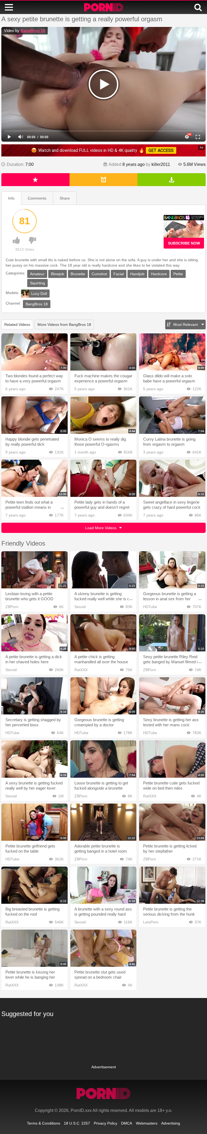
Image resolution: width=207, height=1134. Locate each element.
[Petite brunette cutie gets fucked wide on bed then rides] (172, 758)
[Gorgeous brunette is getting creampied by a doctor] (103, 695)
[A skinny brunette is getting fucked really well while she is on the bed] (103, 569)
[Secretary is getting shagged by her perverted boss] (34, 695)
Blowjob (57, 274)
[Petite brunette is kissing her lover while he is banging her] (34, 948)
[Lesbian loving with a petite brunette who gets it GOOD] (34, 569)
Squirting (37, 283)
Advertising (170, 1123)
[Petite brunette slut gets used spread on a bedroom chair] (103, 948)
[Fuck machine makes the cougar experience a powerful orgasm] (103, 352)
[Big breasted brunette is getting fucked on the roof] (34, 885)
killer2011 (160, 164)
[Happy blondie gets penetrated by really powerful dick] (34, 415)
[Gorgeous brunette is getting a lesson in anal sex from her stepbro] (172, 569)
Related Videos (17, 324)
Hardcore (159, 274)
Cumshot (99, 274)
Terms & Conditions (43, 1123)
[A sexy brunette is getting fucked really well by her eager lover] (34, 758)
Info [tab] (11, 198)
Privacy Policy (105, 1123)
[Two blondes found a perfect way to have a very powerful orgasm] (34, 352)
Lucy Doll (39, 293)
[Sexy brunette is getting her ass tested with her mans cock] (172, 695)
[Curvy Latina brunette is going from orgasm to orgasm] (172, 415)
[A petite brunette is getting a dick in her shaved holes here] (34, 632)
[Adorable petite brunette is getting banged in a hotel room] (103, 822)
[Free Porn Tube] (103, 7)
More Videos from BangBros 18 (64, 324)
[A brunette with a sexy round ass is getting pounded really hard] (103, 885)
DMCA (126, 1123)
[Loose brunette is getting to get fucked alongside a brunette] (103, 758)
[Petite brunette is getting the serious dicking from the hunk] (172, 885)
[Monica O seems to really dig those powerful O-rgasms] (103, 415)
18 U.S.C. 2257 (77, 1123)
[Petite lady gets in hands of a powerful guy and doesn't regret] (103, 478)
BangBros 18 (32, 30)
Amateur (37, 274)
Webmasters (146, 1123)
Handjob (137, 274)
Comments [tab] (37, 198)
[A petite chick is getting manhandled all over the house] (103, 632)
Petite (178, 274)
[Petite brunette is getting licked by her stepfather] (172, 822)
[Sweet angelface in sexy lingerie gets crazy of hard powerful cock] (172, 478)
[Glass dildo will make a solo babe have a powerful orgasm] (172, 352)
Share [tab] (65, 198)
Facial (118, 274)
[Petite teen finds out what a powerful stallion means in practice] (34, 478)
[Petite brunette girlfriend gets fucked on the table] (34, 822)
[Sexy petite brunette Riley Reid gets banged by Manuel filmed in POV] (172, 632)
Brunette (78, 274)
